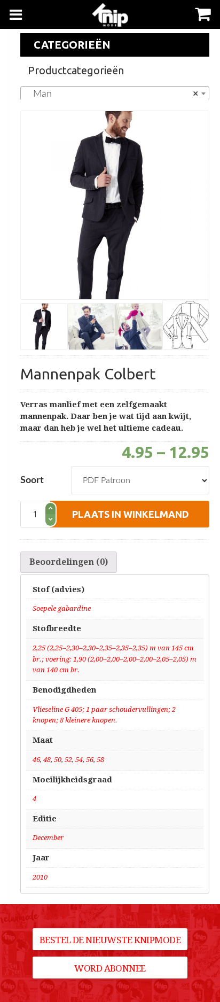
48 (47, 760)
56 (89, 760)
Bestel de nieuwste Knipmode (110, 940)
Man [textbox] (111, 94)
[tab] (68, 562)
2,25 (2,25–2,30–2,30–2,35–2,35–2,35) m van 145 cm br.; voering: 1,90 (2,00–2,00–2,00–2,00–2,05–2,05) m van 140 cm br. (115, 659)
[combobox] (114, 93)
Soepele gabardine (62, 608)
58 (100, 760)
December (48, 838)
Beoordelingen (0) (68, 562)
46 (36, 760)
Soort (32, 480)
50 (57, 760)
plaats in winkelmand (130, 514)
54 (79, 760)
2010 (40, 877)
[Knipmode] (110, 15)
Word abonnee (110, 968)
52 (68, 760)
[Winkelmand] (202, 13)
